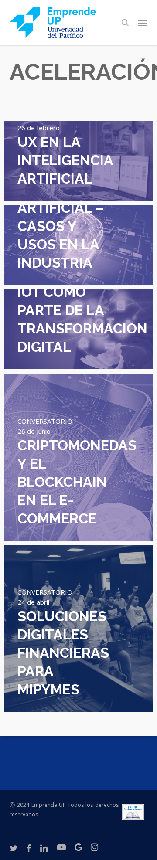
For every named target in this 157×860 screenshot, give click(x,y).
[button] (142, 22)
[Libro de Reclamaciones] (133, 815)
